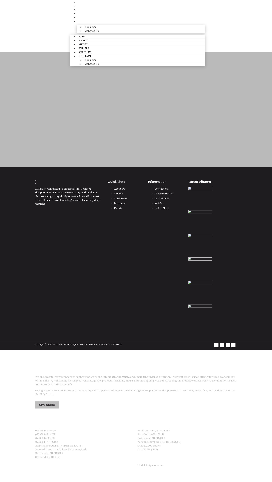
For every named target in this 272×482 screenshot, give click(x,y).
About (81, 6)
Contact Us (92, 30)
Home (83, 36)
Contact (83, 21)
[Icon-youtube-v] (216, 345)
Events (81, 13)
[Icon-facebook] (228, 345)
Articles (82, 17)
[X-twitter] (233, 345)
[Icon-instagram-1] (222, 345)
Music (81, 9)
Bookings (90, 26)
